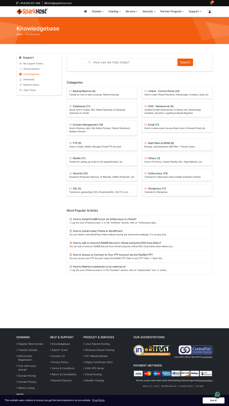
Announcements (30, 68)
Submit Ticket (60, 350)
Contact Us (58, 356)
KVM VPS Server (94, 368)
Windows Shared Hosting (99, 350)
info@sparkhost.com (60, 3)
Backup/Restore (94, 92)
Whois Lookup (26, 387)
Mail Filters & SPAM (169, 144)
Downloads (28, 79)
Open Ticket (29, 90)
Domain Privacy (27, 381)
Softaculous (172, 175)
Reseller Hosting (94, 380)
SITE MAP (199, 386)
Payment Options (62, 380)
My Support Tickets (32, 63)
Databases (97, 109)
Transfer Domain (27, 350)
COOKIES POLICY (186, 386)
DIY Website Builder (96, 356)
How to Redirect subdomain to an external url (118, 268)
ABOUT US (147, 386)
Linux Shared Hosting (97, 343)
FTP (95, 144)
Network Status (30, 84)
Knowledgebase (30, 74)
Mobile (96, 160)
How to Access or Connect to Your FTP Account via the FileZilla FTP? (116, 256)
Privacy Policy (60, 362)
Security (101, 175)
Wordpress (155, 190)
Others (173, 160)
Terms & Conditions (63, 368)
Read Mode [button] (98, 400)
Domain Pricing (27, 375)
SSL (99, 190)
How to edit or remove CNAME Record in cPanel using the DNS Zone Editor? (121, 244)
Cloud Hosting (93, 374)
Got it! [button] (213, 400)
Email (174, 126)
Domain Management (99, 128)
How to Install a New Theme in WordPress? (118, 232)
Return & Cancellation (64, 374)
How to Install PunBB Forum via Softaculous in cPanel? (113, 221)
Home (19, 34)
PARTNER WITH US (168, 386)
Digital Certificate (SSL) (99, 362)
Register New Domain (30, 343)
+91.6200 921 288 (29, 3)
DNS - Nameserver (172, 109)
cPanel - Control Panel (176, 92)
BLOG (156, 386)
